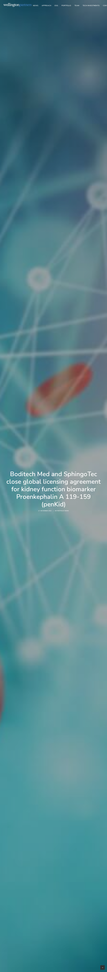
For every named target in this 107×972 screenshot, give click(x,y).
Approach (46, 6)
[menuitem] (36, 5)
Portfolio (66, 6)
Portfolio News (63, 511)
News (35, 6)
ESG (56, 6)
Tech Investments (91, 6)
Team (77, 6)
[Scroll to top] (102, 967)
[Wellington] (17, 5)
